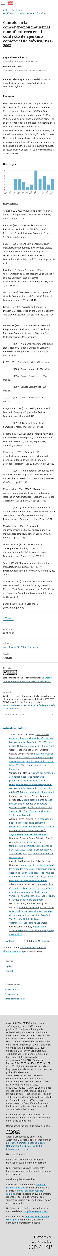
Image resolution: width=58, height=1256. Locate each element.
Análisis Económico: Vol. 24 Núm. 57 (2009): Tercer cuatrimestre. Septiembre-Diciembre (31, 876)
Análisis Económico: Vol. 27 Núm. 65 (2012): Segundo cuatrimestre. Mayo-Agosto (31, 830)
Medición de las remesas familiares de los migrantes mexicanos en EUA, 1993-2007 (31, 846)
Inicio (5, 10)
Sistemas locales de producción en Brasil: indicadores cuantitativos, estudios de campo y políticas (31, 911)
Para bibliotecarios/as (15, 998)
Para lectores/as (12, 989)
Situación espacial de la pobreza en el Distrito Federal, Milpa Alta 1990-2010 (31, 757)
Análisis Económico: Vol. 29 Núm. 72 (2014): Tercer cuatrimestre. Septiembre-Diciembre (30, 811)
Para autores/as (12, 994)
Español (9, 970)
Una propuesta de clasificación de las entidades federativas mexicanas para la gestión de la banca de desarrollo (32, 869)
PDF (9, 618)
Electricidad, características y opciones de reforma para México (31, 738)
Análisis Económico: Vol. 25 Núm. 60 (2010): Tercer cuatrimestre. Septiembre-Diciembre (31, 919)
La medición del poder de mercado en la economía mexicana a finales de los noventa (31, 822)
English (8, 966)
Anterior (10, 940)
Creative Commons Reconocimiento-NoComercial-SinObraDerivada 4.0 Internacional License (25, 1145)
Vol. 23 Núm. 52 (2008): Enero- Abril (19, 13)
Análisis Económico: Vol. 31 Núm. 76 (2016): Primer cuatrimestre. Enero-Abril (31, 765)
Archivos (16, 10)
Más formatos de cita (15, 714)
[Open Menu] (3, 3)
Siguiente (47, 940)
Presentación (39, 926)
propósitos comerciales (36, 1211)
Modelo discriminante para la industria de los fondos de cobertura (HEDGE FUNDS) (30, 803)
